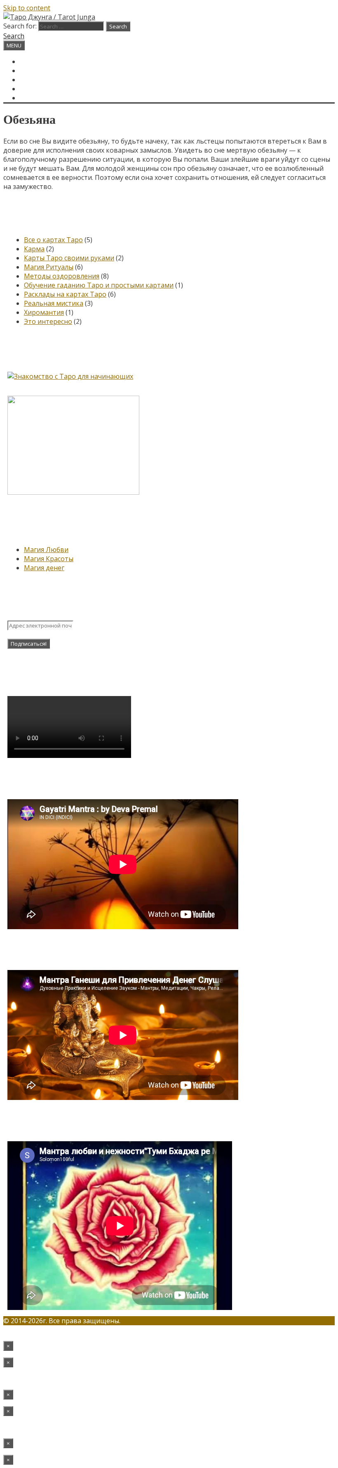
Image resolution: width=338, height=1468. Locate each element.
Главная (35, 61)
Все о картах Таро (53, 239)
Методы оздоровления (61, 276)
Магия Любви (46, 549)
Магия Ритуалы (48, 266)
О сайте (34, 79)
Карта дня (38, 70)
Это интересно (48, 321)
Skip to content (26, 7)
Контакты (38, 88)
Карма (34, 248)
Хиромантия (44, 312)
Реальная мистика (53, 303)
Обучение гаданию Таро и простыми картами (99, 285)
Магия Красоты (48, 558)
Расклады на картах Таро (65, 294)
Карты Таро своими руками (69, 257)
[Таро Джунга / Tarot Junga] (49, 16)
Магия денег (44, 567)
